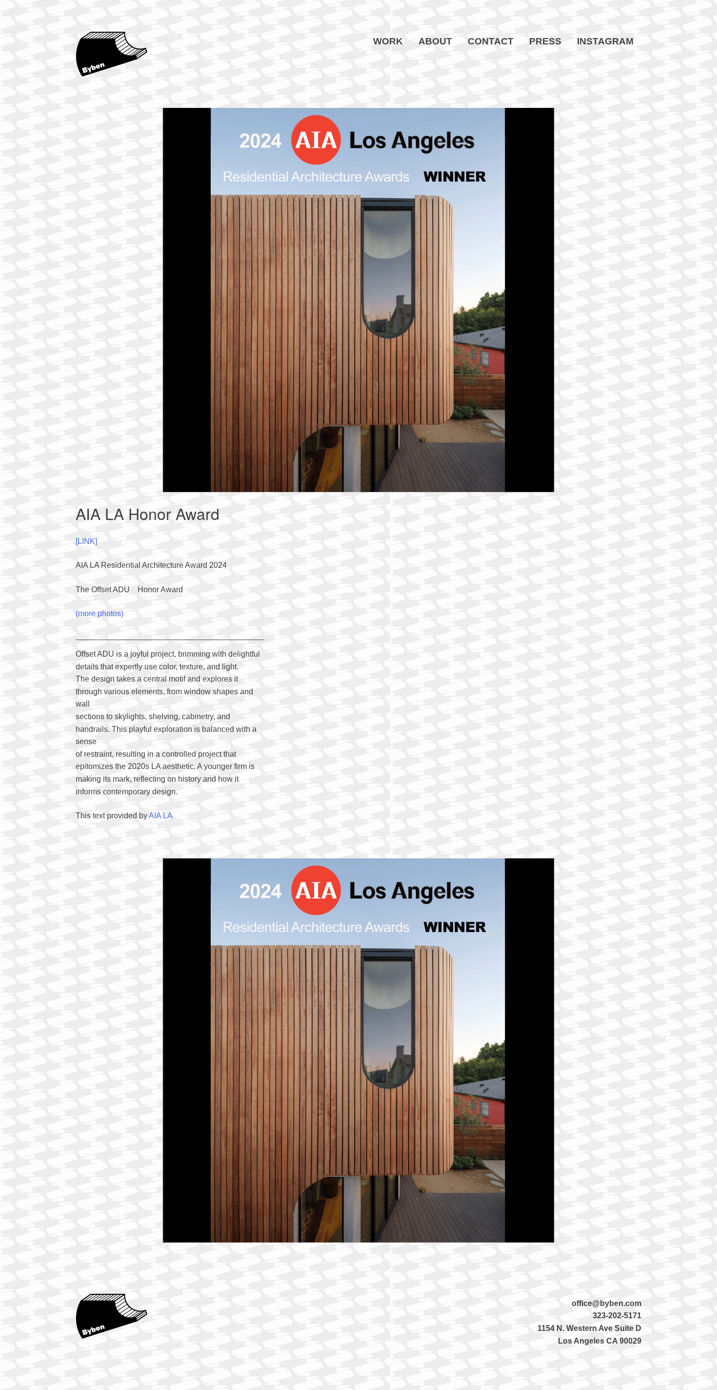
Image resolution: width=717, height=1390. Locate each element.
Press (545, 41)
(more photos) (99, 613)
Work (388, 41)
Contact (491, 41)
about (435, 41)
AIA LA (161, 815)
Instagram (605, 41)
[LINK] (86, 541)
